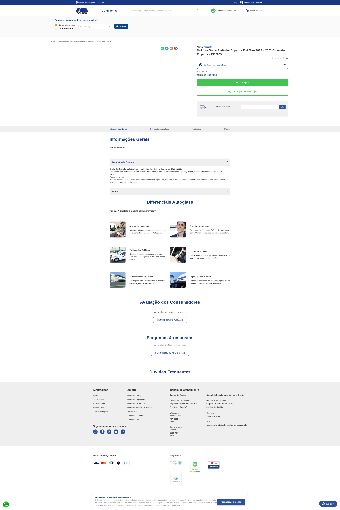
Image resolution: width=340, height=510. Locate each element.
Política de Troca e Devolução (139, 408)
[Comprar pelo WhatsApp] (242, 92)
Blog (235, 3)
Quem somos (98, 400)
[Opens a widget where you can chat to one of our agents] (328, 505)
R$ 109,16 (212, 75)
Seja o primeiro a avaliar (170, 320)
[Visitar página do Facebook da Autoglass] (102, 431)
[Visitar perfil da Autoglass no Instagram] (109, 431)
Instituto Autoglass (100, 412)
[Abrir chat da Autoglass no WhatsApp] (95, 431)
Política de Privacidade (136, 404)
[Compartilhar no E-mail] (171, 48)
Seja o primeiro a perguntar (170, 353)
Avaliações (196, 129)
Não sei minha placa (66, 25)
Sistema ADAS (133, 412)
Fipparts (208, 47)
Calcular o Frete (263, 107)
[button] (170, 162)
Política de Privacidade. (170, 505)
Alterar (101, 3)
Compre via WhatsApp (226, 11)
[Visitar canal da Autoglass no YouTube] (116, 431)
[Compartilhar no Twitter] (167, 48)
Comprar (242, 82)
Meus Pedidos (99, 404)
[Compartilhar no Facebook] (176, 48)
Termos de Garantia (135, 416)
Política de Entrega (135, 396)
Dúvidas (227, 129)
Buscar (123, 26)
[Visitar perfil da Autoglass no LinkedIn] (123, 431)
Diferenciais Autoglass (159, 129)
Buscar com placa (65, 28)
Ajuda (95, 396)
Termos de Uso (133, 420)
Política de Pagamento (136, 400)
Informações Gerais (118, 129)
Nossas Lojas (98, 408)
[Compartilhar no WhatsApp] (162, 48)
